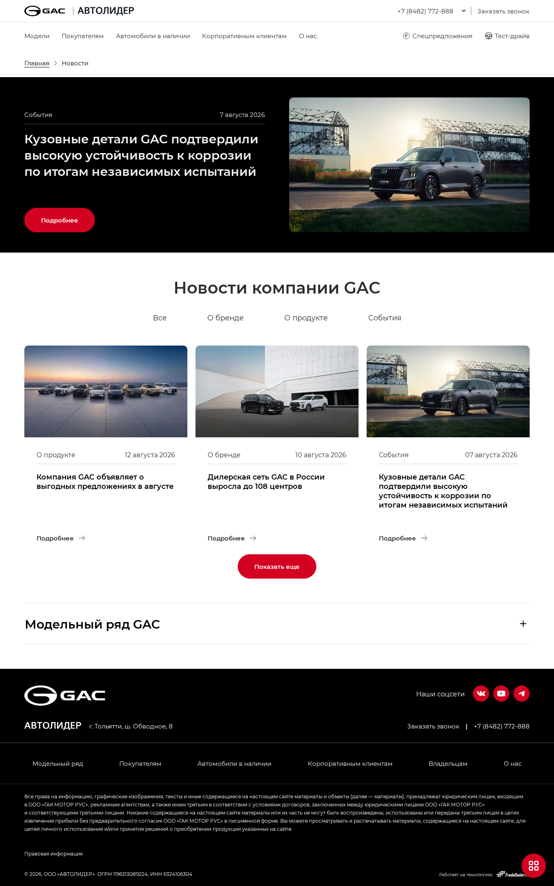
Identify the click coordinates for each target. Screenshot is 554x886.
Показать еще (277, 566)
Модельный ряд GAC (92, 624)
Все (160, 317)
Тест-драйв (512, 36)
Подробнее (68, 216)
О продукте (306, 317)
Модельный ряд (57, 763)
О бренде (225, 317)
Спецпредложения (442, 36)
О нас (308, 36)
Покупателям (83, 36)
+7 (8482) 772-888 (502, 726)
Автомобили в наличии (153, 36)
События (385, 317)
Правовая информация (53, 853)
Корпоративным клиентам (244, 36)
